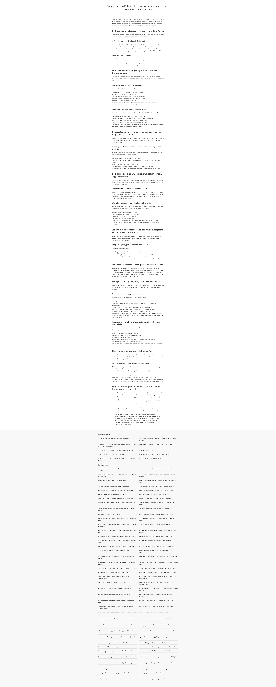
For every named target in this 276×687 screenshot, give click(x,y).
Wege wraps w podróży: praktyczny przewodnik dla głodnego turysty (115, 663)
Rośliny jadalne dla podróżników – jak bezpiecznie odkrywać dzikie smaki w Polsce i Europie (157, 577)
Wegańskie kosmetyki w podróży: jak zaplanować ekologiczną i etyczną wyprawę (156, 638)
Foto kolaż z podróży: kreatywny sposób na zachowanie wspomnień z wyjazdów (156, 595)
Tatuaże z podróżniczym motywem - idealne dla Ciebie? (111, 454)
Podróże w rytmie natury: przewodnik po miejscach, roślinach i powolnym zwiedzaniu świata (116, 607)
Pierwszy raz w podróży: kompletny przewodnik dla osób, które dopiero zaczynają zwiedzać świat (115, 652)
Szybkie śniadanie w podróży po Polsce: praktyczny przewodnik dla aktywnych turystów (117, 632)
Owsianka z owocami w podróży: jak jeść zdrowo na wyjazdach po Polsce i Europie (157, 503)
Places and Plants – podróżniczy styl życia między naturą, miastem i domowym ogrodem (117, 563)
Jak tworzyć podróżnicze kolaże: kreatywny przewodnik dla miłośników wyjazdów (115, 674)
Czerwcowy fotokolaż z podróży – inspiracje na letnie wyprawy (113, 550)
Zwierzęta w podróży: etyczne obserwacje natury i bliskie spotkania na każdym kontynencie (158, 589)
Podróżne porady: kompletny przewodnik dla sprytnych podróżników (156, 490)
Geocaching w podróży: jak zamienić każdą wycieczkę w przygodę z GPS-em (157, 568)
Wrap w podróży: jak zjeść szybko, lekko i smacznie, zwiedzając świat (156, 546)
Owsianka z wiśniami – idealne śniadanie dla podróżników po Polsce (156, 651)
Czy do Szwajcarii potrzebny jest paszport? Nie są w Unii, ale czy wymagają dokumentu (116, 459)
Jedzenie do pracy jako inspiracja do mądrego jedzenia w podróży (155, 524)
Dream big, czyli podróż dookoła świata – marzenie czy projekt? (113, 486)
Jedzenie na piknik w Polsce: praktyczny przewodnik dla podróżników (156, 498)
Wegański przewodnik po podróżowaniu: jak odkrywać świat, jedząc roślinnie (158, 618)
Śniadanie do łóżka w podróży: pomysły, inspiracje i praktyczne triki (114, 588)
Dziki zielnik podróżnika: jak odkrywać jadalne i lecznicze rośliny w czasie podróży (116, 509)
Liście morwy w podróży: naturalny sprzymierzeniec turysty (112, 647)
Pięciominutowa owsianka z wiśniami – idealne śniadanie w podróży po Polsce (117, 536)
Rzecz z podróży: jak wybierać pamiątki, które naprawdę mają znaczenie (156, 630)
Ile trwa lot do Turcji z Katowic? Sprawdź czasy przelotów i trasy (154, 454)
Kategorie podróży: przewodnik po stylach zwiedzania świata (154, 643)
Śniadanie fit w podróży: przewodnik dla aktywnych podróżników (114, 594)
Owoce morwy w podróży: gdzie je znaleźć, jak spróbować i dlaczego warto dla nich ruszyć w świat (117, 613)
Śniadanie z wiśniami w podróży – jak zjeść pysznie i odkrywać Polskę (156, 612)
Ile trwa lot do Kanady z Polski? (146, 450)
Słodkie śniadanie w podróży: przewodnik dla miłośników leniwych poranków (117, 657)
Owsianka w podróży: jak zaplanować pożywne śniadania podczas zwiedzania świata (117, 541)
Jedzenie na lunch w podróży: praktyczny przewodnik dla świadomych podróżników (156, 680)
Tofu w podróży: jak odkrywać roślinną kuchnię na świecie (112, 494)
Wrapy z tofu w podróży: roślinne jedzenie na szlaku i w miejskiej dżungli (116, 490)
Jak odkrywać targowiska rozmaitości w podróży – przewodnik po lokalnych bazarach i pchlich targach (157, 658)
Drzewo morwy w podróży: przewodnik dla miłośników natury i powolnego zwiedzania (157, 475)
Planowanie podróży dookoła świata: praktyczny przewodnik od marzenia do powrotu (158, 531)
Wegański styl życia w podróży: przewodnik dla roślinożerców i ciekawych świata (157, 664)
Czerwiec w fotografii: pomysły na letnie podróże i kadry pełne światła (156, 600)
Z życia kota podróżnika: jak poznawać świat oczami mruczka (154, 508)
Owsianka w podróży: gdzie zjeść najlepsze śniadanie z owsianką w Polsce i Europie (157, 519)
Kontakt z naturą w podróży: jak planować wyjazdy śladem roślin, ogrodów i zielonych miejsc (116, 620)
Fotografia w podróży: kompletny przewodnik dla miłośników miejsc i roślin (116, 502)
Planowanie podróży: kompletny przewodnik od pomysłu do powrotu (156, 540)
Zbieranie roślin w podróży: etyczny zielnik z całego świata (112, 480)
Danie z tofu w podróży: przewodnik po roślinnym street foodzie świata (156, 486)
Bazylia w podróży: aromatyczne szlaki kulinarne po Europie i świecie (115, 669)
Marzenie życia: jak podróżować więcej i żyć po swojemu (112, 582)
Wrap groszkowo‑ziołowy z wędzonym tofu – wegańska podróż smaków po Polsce (116, 626)
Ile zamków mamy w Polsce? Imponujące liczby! (150, 458)
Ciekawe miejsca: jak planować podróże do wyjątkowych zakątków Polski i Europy (157, 551)
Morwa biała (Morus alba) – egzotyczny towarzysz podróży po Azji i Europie (116, 498)
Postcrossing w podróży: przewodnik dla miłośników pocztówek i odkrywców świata (158, 674)
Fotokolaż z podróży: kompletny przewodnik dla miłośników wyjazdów (156, 606)
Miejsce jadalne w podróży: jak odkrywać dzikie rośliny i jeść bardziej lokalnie (158, 556)
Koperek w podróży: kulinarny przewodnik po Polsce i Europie (113, 572)
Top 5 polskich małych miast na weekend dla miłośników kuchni (113, 438)
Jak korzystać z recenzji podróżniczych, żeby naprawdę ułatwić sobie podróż (157, 572)
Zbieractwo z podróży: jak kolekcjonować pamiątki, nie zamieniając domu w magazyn (157, 481)
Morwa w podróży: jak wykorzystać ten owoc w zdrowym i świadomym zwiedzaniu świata (115, 577)
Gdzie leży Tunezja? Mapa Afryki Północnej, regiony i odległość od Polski (115, 450)
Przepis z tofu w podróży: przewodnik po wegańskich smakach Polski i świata (117, 643)
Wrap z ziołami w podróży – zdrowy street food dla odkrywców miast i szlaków (117, 568)
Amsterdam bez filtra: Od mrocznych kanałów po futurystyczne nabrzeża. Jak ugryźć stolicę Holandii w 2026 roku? (117, 445)
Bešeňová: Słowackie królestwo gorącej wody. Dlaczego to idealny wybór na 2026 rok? (157, 439)
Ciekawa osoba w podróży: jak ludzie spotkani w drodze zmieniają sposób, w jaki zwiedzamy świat (117, 525)
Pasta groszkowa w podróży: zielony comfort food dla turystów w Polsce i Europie (116, 557)
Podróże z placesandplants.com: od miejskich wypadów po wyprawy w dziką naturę (117, 519)
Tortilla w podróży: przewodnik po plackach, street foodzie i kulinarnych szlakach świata (156, 626)
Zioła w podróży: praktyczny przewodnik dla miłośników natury (154, 494)
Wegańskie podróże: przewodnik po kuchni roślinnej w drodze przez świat (116, 546)
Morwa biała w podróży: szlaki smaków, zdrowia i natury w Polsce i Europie (157, 669)
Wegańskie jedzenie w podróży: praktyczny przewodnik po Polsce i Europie (157, 536)
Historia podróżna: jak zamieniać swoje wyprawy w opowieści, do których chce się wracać (117, 469)
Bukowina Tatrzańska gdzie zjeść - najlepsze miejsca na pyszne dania (155, 444)
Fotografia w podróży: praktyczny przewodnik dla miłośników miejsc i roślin (116, 637)
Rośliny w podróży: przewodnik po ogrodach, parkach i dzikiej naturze (156, 514)
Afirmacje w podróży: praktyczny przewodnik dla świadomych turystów (156, 468)
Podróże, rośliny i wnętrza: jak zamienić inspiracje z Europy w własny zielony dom (117, 531)
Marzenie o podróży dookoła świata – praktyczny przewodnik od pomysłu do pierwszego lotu (117, 475)
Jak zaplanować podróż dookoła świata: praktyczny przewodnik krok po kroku (158, 647)
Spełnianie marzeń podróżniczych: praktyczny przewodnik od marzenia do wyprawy (116, 601)
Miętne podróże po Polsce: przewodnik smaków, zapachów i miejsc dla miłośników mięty (156, 583)
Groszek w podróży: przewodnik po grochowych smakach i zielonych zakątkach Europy (158, 563)
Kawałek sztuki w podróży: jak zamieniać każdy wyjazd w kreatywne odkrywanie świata (114, 680)
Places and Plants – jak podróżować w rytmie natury (110, 514)
